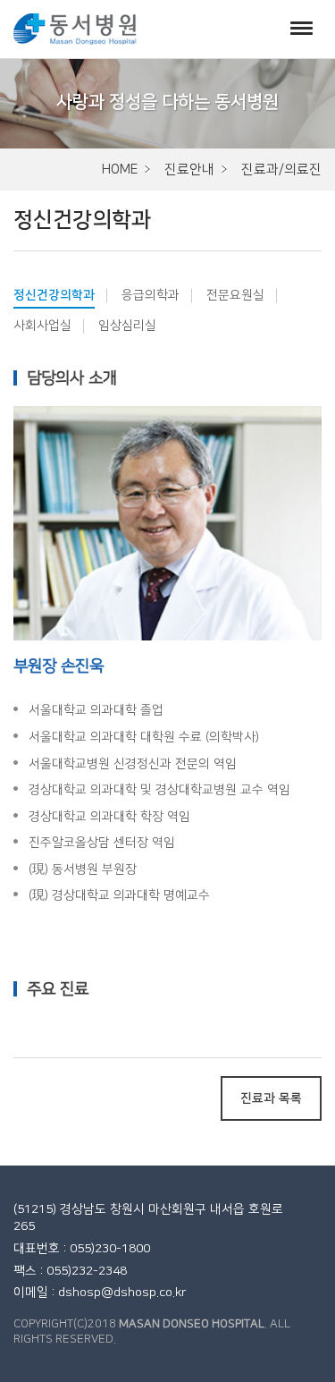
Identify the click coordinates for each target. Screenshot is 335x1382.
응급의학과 (150, 295)
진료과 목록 (271, 1098)
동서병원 (75, 29)
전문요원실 (235, 295)
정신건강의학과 (54, 295)
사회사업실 (42, 325)
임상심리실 (127, 325)
